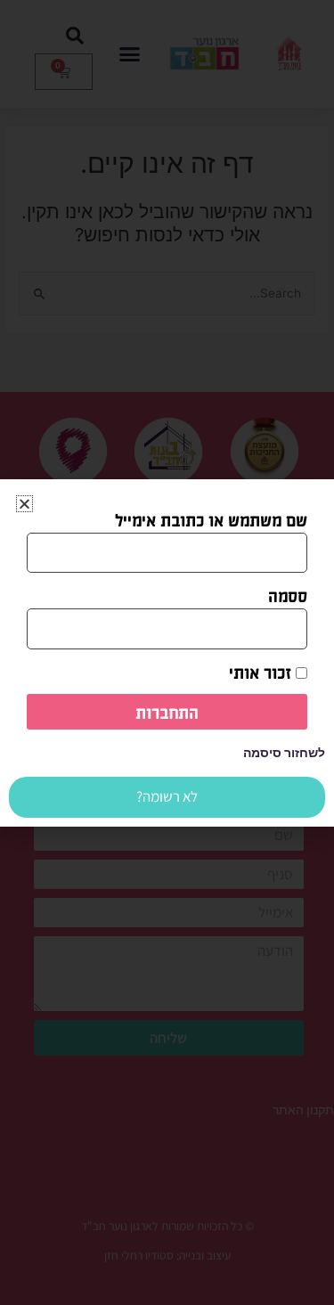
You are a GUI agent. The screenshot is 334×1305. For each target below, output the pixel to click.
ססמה (287, 595)
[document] (167, 652)
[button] (24, 503)
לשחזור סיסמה (284, 753)
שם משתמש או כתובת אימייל (211, 519)
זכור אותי (262, 671)
